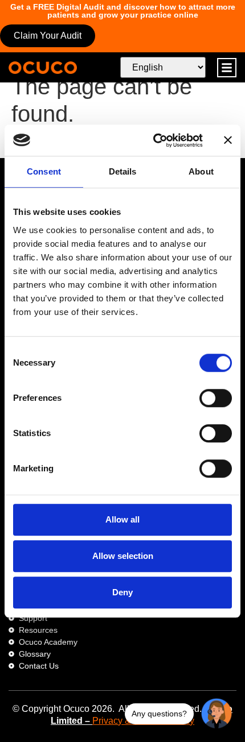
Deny (122, 592)
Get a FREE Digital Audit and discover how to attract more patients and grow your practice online (122, 10)
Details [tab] (123, 171)
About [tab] (201, 171)
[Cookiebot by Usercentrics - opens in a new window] (154, 140)
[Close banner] (228, 140)
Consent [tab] (44, 171)
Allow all (122, 519)
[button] (226, 67)
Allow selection (122, 556)
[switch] (215, 398)
